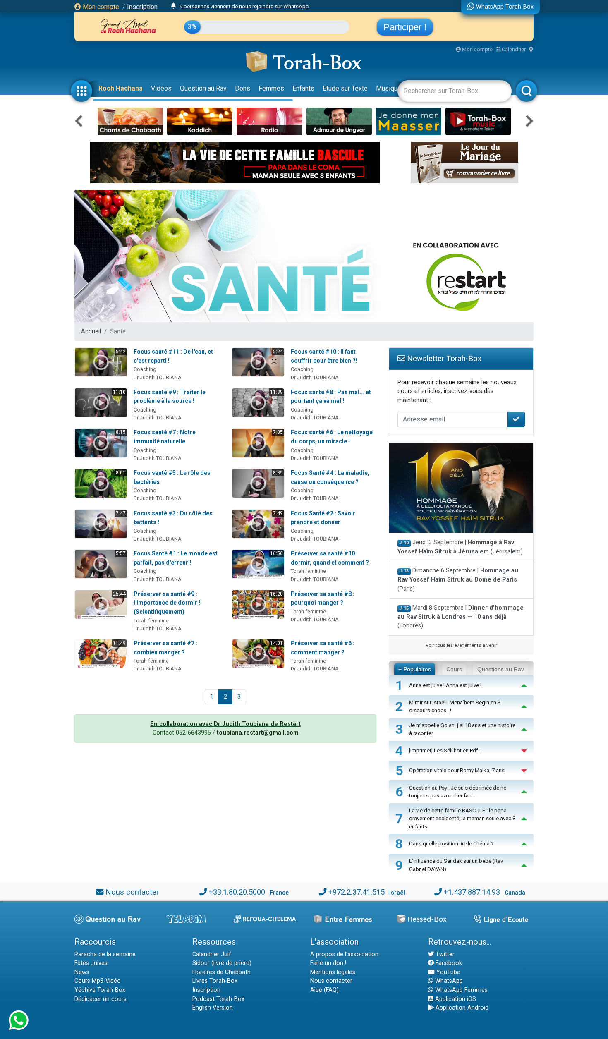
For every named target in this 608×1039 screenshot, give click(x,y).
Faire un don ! (328, 963)
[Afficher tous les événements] (173, 6)
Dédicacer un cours (100, 999)
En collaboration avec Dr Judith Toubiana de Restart (225, 724)
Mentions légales (332, 972)
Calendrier (513, 49)
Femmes (271, 88)
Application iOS (454, 999)
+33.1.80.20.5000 (237, 892)
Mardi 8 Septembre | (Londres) (460, 616)
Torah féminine (308, 571)
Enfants (303, 88)
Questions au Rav (500, 669)
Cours (454, 669)
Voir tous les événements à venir (461, 645)
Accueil (91, 331)
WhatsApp (448, 980)
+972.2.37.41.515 (356, 892)
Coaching (145, 369)
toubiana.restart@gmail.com (258, 732)
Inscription (142, 7)
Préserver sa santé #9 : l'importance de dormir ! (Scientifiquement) (167, 603)
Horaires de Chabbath (221, 972)
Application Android (461, 1007)
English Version (212, 1007)
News (81, 972)
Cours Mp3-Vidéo (97, 980)
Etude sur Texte (345, 88)
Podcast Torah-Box (218, 999)
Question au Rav (203, 88)
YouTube (447, 972)
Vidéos (161, 88)
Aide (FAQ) (324, 990)
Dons (242, 88)
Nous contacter (132, 892)
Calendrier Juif (211, 954)
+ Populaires (414, 669)
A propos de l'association (344, 954)
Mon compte (100, 7)
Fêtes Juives (91, 963)
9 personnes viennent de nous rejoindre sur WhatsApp (244, 6)
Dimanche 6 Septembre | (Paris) (457, 579)
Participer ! (404, 27)
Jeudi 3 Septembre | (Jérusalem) (460, 547)
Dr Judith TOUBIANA (158, 377)
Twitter (444, 954)
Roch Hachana (120, 88)
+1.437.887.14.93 (472, 892)
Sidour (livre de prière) (221, 963)
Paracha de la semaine (105, 954)
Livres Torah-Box (214, 980)
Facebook (448, 963)
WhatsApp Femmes (460, 990)
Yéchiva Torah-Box (99, 990)
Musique (388, 88)
